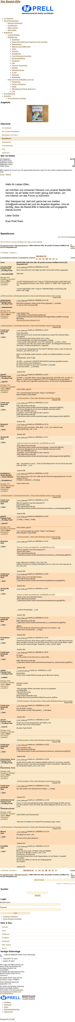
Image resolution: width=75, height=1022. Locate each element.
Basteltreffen (16, 77)
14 (43, 259)
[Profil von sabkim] (23, 701)
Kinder (14, 86)
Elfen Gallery (6, 945)
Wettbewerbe (6, 142)
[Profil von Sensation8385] (6, 296)
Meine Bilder (12, 30)
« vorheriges (4, 253)
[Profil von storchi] (23, 740)
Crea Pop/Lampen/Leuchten (21, 56)
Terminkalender (7, 146)
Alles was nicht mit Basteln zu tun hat (20, 79)
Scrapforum (16, 61)
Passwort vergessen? (10, 916)
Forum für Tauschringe (19, 65)
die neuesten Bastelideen (11, 131)
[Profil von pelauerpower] (6, 325)
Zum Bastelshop (9, 94)
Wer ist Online (5, 242)
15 (47, 259)
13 (40, 259)
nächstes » (13, 253)
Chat (13, 91)
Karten (14, 49)
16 (50, 259)
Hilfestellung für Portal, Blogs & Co (24, 89)
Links (4, 930)
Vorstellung (16, 39)
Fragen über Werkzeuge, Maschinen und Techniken (29, 42)
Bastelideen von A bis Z (10, 135)
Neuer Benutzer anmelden (17, 98)
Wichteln (15, 68)
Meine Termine (13, 28)
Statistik (39, 242)
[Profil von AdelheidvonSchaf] (6, 827)
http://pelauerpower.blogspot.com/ (28, 320)
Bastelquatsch (17, 44)
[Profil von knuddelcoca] (6, 495)
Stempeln (15, 51)
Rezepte (5, 927)
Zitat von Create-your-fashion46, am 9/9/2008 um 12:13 (36, 443)
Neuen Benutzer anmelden (12, 919)
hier (19, 170)
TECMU (12, 1019)
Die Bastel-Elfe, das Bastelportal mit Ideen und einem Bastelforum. (11, 991)
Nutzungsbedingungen (12, 1009)
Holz (13, 63)
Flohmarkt (15, 75)
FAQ (3, 149)
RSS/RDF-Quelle (6, 979)
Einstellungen (12, 25)
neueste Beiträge (14, 35)
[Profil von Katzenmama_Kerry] (23, 781)
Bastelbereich (12, 37)
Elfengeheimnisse (18, 70)
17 (53, 259)
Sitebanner (6, 934)
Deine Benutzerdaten (11, 21)
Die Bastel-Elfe (11, 1)
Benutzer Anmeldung (15, 23)
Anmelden (7, 96)
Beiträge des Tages (24, 242)
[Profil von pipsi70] (23, 398)
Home (2, 174)
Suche (4, 948)
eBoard (8, 174)
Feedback (5, 938)
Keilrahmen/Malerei (18, 58)
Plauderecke (16, 82)
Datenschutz (8, 1012)
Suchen (14, 242)
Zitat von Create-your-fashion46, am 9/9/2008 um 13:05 (36, 594)
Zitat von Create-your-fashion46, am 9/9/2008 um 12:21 (36, 547)
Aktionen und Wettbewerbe (21, 47)
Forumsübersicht (6, 245)
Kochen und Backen (19, 84)
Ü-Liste (14, 72)
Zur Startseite (8, 18)
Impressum (6, 153)
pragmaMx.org (72, 883)
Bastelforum (8, 32)
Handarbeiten (16, 54)
